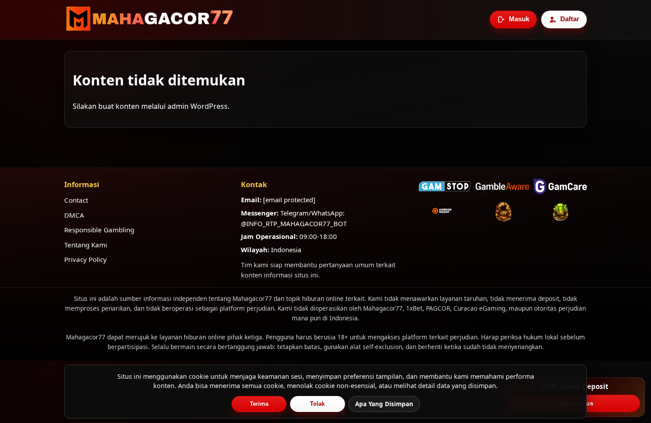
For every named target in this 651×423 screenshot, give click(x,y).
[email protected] (289, 199)
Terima (259, 403)
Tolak (317, 403)
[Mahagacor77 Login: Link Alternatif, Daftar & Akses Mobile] (149, 19)
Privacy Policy (85, 259)
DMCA (74, 215)
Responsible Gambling (99, 229)
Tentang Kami (85, 244)
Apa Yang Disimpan (384, 404)
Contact (76, 200)
